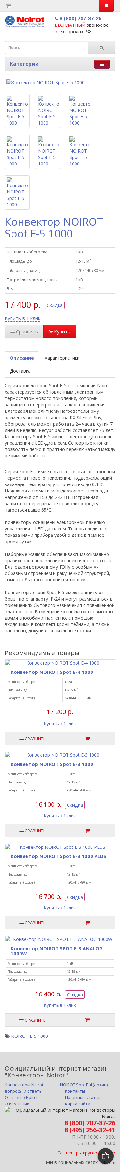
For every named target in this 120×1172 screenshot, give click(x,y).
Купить (61, 331)
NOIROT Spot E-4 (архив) (84, 1085)
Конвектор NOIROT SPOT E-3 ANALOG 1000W (57, 951)
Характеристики (62, 358)
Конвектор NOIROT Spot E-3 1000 (52, 764)
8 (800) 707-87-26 (79, 18)
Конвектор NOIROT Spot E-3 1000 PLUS (58, 856)
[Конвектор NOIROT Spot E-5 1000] (60, 82)
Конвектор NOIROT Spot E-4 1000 (52, 672)
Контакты (75, 1091)
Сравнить (26, 331)
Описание (22, 358)
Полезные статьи (83, 1097)
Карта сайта (77, 1104)
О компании (17, 1104)
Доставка (20, 371)
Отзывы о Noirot (21, 1097)
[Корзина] (8, 6)
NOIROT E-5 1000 (29, 1036)
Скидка (55, 305)
